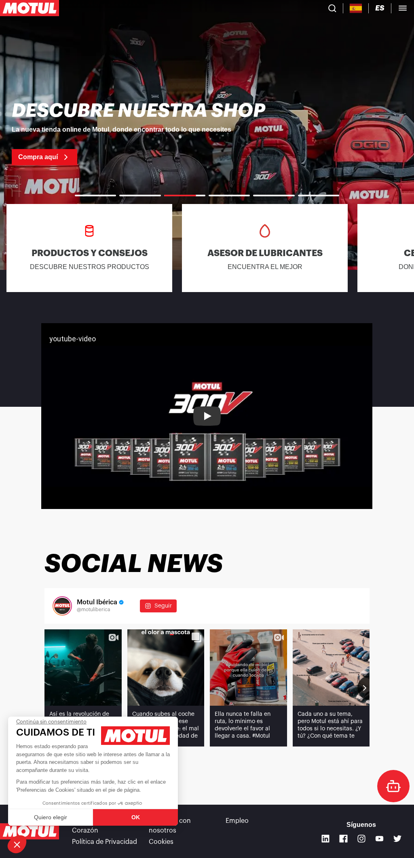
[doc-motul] (393, 786)
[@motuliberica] (62, 606)
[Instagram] (361, 839)
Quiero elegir (50, 817)
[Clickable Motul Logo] (29, 8)
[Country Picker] (356, 8)
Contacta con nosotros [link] (170, 826)
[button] (17, 844)
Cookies (161, 842)
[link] (207, 133)
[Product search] (332, 8)
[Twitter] (397, 839)
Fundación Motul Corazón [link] (98, 826)
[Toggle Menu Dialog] (403, 8)
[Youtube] (379, 839)
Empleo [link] (237, 821)
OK (135, 817)
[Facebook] (343, 839)
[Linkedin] (325, 839)
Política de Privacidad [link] (104, 842)
